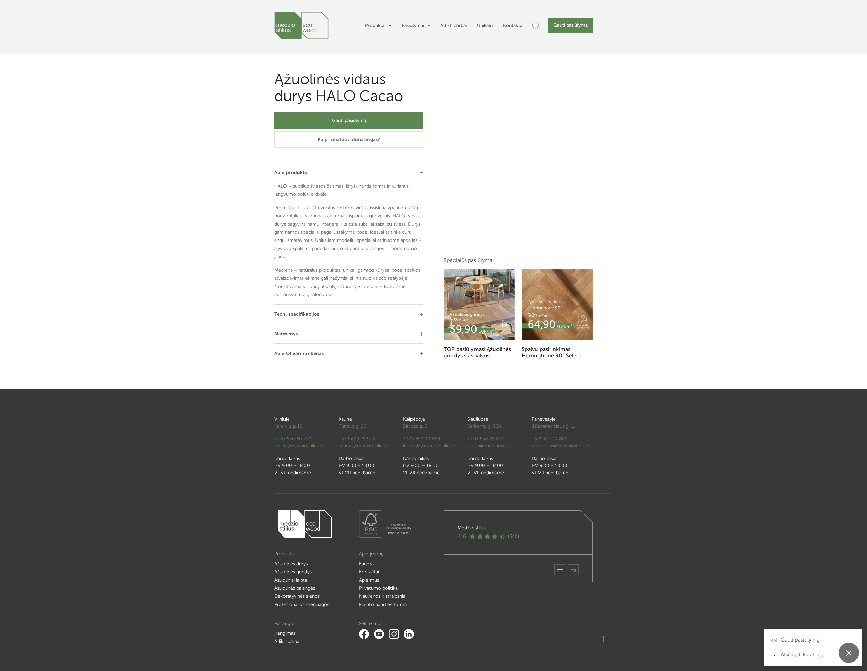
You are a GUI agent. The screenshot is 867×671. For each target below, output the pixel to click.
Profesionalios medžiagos (301, 604)
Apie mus (369, 580)
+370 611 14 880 (550, 439)
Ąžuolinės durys (291, 564)
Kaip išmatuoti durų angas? (349, 139)
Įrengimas (284, 633)
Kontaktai (513, 25)
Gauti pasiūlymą (570, 25)
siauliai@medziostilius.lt (491, 446)
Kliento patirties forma (383, 604)
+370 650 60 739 (292, 439)
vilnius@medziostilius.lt (298, 446)
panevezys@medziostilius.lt (560, 446)
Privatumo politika (378, 588)
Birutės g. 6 (415, 426)
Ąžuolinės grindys (293, 572)
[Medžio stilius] (301, 25)
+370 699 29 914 (357, 439)
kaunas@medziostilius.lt (363, 446)
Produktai (375, 25)
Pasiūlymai (413, 25)
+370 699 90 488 (421, 439)
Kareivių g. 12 (288, 426)
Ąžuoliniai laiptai (291, 580)
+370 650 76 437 (485, 439)
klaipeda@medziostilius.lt (429, 446)
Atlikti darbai (453, 25)
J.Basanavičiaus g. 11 (553, 426)
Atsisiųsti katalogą (801, 654)
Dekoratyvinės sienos (297, 596)
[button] (559, 569)
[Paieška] (535, 25)
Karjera (366, 564)
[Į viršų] (603, 639)
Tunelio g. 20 (353, 426)
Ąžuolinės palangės (294, 588)
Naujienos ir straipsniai (382, 596)
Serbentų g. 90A (484, 426)
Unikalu (485, 25)
